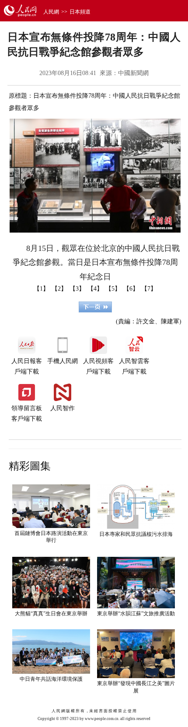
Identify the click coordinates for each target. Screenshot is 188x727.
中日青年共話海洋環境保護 (51, 679)
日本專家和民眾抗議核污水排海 (136, 534)
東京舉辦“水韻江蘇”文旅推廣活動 (136, 613)
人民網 (51, 12)
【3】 (77, 288)
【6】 (131, 288)
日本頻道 (80, 12)
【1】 (41, 288)
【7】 (149, 288)
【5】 (113, 288)
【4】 (95, 288)
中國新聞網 (133, 73)
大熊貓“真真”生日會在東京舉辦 (51, 613)
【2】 (59, 288)
